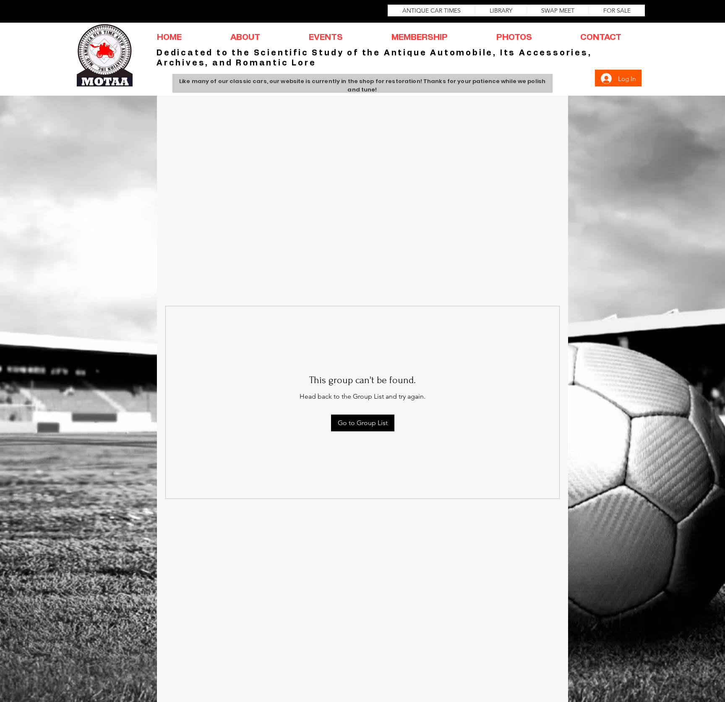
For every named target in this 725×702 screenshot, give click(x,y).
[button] (245, 37)
